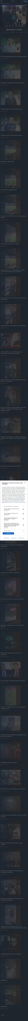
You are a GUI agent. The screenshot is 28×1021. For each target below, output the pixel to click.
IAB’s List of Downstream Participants (15, 502)
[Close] (25, 483)
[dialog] (14, 510)
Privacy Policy (21, 538)
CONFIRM (8, 533)
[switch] (23, 509)
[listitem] (14, 506)
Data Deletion (6, 538)
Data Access (14, 538)
